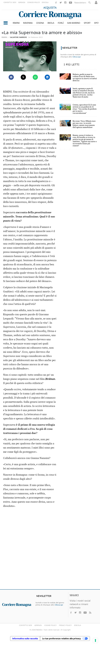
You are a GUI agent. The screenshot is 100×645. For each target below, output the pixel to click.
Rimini (4, 37)
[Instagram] (65, 2)
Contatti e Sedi (25, 625)
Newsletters (80, 2)
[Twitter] (60, 2)
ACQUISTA (50, 7)
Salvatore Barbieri (18, 37)
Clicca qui (77, 57)
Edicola (77, 625)
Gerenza (38, 625)
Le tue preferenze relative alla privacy (61, 638)
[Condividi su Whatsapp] (35, 77)
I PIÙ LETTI (71, 64)
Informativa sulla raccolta (25, 638)
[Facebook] (56, 2)
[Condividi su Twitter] (23, 77)
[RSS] (90, 612)
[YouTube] (70, 2)
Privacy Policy (65, 625)
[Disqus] (50, 549)
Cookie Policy (50, 625)
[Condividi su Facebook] (11, 77)
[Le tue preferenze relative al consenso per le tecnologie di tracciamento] (95, 640)
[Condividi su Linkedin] (47, 77)
